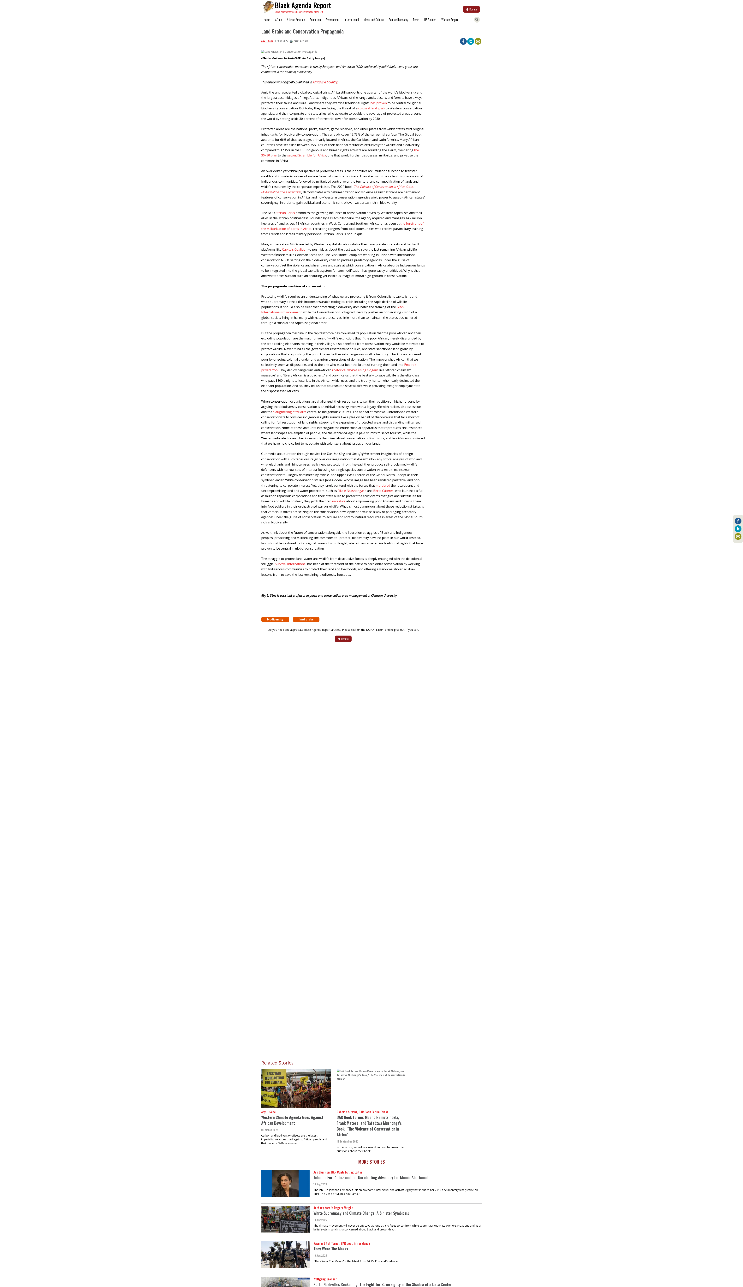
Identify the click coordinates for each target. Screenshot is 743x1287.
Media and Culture (374, 19)
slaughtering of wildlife (289, 412)
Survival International (290, 564)
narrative (338, 501)
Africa (278, 19)
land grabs (306, 619)
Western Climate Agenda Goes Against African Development (292, 1120)
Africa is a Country (325, 82)
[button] (289, 53)
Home (267, 19)
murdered (383, 485)
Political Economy (398, 19)
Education (315, 19)
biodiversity (275, 619)
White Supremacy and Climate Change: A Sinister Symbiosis (361, 1213)
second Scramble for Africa (306, 155)
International (352, 19)
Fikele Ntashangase (352, 491)
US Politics (430, 19)
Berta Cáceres (383, 491)
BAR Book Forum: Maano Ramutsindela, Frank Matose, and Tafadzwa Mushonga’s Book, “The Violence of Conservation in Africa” (369, 1126)
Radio (416, 19)
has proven (378, 103)
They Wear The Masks (330, 1249)
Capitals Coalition (294, 249)
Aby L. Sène (267, 41)
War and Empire (450, 19)
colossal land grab (371, 108)
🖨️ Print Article (299, 41)
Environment (333, 19)
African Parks (285, 213)
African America (296, 19)
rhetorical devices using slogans (355, 370)
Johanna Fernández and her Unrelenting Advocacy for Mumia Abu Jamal (370, 1177)
